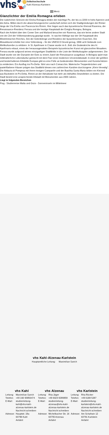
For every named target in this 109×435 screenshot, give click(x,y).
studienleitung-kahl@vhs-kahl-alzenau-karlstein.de (26, 404)
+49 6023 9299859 (58, 398)
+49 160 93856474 (25, 398)
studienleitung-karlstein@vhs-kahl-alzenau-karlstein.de (91, 404)
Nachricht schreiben (26, 410)
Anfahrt (19, 420)
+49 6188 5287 (89, 398)
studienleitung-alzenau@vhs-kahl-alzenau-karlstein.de (59, 404)
